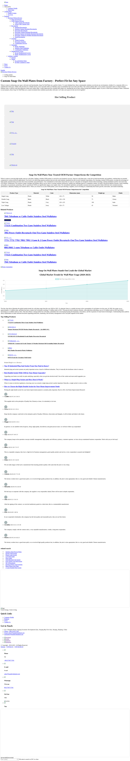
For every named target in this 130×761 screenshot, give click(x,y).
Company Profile (12, 8)
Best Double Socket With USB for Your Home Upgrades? (25, 373)
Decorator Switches (20, 42)
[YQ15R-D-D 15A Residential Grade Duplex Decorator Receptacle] (12, 334)
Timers (13, 59)
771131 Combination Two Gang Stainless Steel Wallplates (30, 225)
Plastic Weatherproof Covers (23, 54)
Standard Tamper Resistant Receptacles (26, 29)
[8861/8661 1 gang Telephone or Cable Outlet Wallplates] (6, 245)
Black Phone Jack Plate (12, 566)
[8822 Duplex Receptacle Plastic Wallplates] (10, 348)
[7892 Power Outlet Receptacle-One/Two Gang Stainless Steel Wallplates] (6, 230)
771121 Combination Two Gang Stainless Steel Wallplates (30, 255)
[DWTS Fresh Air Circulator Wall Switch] (12, 355)
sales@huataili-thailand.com (12, 674)
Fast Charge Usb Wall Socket (14, 561)
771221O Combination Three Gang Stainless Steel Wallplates (25, 322)
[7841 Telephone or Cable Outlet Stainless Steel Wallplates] (8, 213)
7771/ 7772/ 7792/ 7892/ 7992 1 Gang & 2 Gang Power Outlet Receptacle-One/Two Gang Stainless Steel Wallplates (56, 240)
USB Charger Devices (17, 21)
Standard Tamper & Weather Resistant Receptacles (29, 34)
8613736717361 (8, 687)
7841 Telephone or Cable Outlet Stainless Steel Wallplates (30, 216)
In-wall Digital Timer (21, 61)
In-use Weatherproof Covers (23, 53)
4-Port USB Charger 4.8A (22, 24)
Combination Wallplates (21, 49)
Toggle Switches (19, 40)
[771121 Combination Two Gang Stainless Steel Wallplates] (7, 252)
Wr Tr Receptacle (10, 563)
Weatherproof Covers (17, 51)
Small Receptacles (20, 37)
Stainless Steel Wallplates (22, 48)
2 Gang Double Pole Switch (13, 568)
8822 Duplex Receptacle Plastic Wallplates (20, 350)
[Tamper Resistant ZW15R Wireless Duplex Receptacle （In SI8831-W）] (12, 327)
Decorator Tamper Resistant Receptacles (26, 32)
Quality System (12, 13)
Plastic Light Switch (11, 555)
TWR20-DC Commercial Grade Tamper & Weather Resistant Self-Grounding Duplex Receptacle (36, 343)
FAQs (6, 65)
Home (6, 5)
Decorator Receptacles (21, 30)
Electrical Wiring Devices (15, 18)
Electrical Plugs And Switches (14, 564)
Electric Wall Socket (11, 553)
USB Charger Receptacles (22, 22)
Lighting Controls (13, 56)
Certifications (8, 11)
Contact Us (7, 67)
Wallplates (14, 45)
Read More (7, 220)
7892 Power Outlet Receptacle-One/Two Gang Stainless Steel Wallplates (37, 233)
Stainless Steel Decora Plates (14, 552)
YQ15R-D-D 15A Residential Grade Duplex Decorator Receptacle (27, 336)
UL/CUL (10, 14)
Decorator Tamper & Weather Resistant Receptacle (29, 35)
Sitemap (3, 647)
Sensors (13, 57)
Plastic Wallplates (20, 46)
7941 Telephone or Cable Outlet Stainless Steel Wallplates (30, 262)
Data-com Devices (16, 19)
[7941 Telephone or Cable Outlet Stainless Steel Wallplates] (6, 259)
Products (6, 16)
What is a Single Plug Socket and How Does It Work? (23, 380)
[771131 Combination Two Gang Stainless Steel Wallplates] (7, 223)
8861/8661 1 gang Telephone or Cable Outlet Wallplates (29, 247)
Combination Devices (21, 43)
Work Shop (11, 10)
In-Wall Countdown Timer (22, 62)
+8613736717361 (9, 660)
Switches (13, 38)
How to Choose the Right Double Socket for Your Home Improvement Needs (32, 386)
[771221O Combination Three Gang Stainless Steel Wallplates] (10, 320)
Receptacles (14, 26)
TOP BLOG (9, 647)
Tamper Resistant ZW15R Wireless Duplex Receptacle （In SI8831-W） (29, 329)
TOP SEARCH (19, 647)
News (6, 64)
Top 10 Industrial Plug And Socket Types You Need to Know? (26, 366)
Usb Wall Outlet (10, 556)
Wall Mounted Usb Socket (13, 560)
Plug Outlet (9, 558)
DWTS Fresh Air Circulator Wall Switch (19, 357)
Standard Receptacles (21, 27)
